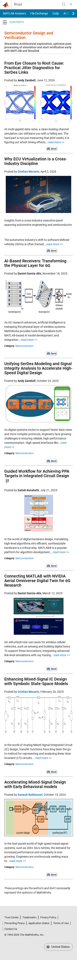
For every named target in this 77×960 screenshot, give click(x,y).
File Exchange (39, 13)
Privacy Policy (48, 917)
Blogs (18, 4)
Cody (55, 13)
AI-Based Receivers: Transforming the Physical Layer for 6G (35, 263)
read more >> (56, 142)
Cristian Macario (28, 171)
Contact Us (11, 928)
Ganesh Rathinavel (30, 794)
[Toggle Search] (63, 4)
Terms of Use (61, 923)
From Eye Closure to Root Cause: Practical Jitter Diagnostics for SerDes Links (34, 68)
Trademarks (29, 917)
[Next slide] (70, 13)
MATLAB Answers (14, 13)
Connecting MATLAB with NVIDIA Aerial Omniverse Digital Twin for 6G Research (37, 581)
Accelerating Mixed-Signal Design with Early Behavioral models (35, 784)
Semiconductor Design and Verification (28, 35)
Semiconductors (24, 345)
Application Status (38, 923)
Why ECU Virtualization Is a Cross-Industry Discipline (35, 161)
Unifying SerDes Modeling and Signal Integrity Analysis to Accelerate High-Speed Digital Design (38, 368)
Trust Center (11, 917)
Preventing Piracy (15, 923)
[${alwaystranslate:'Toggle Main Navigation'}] (71, 4)
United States (60, 947)
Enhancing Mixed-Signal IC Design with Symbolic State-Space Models (36, 681)
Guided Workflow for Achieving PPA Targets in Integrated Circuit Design (36, 473)
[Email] (52, 148)
